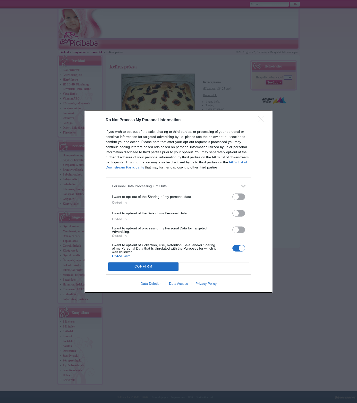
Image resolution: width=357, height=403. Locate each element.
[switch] (238, 196)
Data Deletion (151, 283)
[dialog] (178, 202)
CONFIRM (144, 266)
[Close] (262, 120)
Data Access (178, 283)
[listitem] (178, 186)
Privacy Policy (206, 283)
